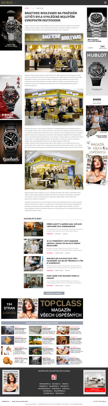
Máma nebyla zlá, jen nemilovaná (21, 349)
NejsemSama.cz (59, 393)
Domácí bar (50, 234)
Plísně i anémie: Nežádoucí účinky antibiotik (75, 359)
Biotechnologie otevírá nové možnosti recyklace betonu (48, 329)
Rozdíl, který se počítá (21, 358)
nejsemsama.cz (18, 337)
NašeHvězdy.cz (56, 388)
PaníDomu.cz (66, 388)
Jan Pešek (58, 234)
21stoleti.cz (45, 326)
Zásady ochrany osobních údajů (20, 401)
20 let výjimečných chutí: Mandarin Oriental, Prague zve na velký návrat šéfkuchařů (63, 243)
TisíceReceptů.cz (48, 390)
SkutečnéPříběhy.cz (59, 390)
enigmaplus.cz (46, 357)
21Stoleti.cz (65, 383)
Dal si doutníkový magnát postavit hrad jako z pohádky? (48, 349)
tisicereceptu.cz (74, 347)
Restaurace (50, 253)
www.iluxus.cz (5, 401)
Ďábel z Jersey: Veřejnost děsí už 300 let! (48, 359)
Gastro (27, 8)
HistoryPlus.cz (64, 386)
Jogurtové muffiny (75, 348)
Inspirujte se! (95, 390)
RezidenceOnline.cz (45, 383)
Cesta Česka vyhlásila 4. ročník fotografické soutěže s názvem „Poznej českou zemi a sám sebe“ (48, 339)
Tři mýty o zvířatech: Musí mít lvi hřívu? (76, 339)
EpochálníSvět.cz (54, 386)
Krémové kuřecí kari (21, 338)
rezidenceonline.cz (74, 326)
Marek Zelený (39, 8)
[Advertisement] (11, 62)
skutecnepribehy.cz (19, 347)
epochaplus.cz (73, 337)
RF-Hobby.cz (103, 401)
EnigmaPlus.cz (43, 386)
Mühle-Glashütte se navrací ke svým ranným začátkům (20, 329)
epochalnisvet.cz (19, 357)
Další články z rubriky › (54, 293)
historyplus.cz (45, 347)
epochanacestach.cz (47, 337)
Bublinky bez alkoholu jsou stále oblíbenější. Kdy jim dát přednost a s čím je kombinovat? (65, 260)
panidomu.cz (73, 357)
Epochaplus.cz (56, 383)
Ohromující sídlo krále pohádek (75, 329)
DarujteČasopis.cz (49, 393)
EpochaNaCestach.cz (44, 388)
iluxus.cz (17, 326)
